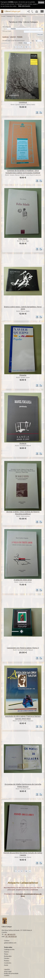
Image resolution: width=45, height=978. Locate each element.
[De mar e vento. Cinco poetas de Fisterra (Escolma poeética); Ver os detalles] (22, 510)
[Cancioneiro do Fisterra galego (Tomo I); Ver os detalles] (23, 636)
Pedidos (6, 960)
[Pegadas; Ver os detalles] (22, 374)
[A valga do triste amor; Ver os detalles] (22, 578)
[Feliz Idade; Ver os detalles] (22, 237)
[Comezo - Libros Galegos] (1, 11)
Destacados (8, 956)
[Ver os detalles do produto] (40, 113)
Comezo (3, 16)
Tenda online (8, 947)
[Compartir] (29, 12)
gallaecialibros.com (10, 943)
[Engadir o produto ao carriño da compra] (37, 113)
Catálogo (5, 37)
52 (26, 47)
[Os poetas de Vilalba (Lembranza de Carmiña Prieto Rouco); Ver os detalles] (23, 772)
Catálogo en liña (11, 16)
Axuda (6, 965)
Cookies (6, 975)
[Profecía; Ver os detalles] (22, 442)
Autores (6, 952)
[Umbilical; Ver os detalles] (22, 101)
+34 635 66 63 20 (11, 936)
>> (30, 47)
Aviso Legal (7, 971)
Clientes (6, 958)
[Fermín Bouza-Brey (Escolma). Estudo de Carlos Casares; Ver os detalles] (22, 851)
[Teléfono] (32, 12)
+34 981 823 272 (9, 934)
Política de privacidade (11, 973)
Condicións (7, 963)
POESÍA (24, 16)
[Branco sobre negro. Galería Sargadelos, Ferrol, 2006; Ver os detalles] (23, 295)
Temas (6, 954)
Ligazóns (7, 969)
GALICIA (18, 16)
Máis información (24, 6)
